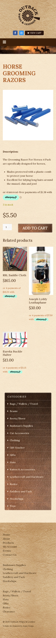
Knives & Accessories (22, 469)
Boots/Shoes (17, 418)
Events (7, 550)
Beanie (14, 411)
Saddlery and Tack (21, 491)
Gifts (13, 454)
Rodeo (13, 484)
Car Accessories (19, 433)
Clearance (9, 611)
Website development (11, 626)
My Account (10, 546)
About (6, 538)
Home (6, 534)
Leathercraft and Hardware (26, 476)
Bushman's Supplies (21, 425)
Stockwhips (16, 498)
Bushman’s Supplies (14, 565)
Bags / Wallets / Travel (24, 403)
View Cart (35, 33)
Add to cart (35, 228)
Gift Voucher (17, 447)
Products (8, 542)
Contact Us (9, 554)
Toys (12, 505)
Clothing (15, 440)
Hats (13, 462)
